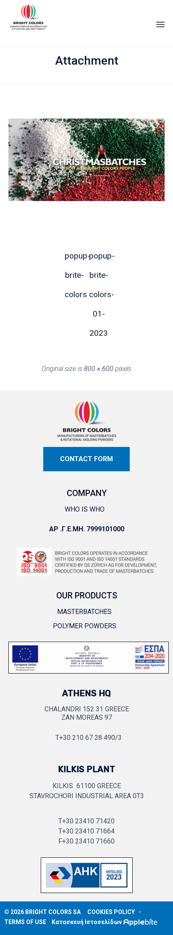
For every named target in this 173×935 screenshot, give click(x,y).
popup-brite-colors (74, 258)
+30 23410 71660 (88, 841)
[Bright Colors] (28, 21)
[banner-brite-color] (87, 895)
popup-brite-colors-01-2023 (98, 258)
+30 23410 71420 (88, 821)
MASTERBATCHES (84, 612)
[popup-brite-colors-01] (86, 216)
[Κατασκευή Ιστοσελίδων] (142, 922)
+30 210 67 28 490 (87, 738)
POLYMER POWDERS (84, 626)
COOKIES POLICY (111, 912)
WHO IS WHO (85, 509)
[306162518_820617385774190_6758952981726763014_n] (88, 675)
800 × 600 (98, 369)
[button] (86, 459)
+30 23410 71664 (88, 831)
